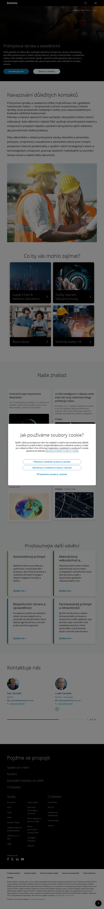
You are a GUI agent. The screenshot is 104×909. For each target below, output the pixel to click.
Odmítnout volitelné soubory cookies (52, 467)
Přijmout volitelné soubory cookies (52, 461)
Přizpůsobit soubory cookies (52, 474)
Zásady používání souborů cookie (62, 451)
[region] (52, 454)
